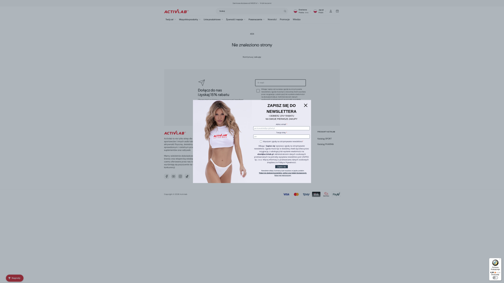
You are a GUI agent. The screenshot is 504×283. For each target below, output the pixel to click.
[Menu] (499, 259)
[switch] (495, 277)
